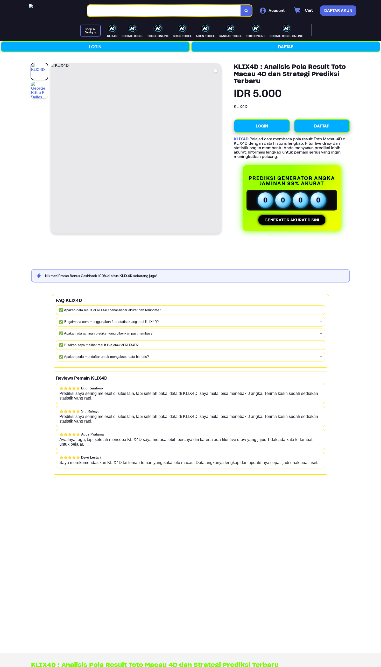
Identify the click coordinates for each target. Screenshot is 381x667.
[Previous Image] (55, 149)
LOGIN (95, 47)
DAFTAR (285, 47)
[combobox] (164, 11)
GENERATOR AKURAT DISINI (292, 220)
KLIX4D (241, 139)
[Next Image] (217, 149)
